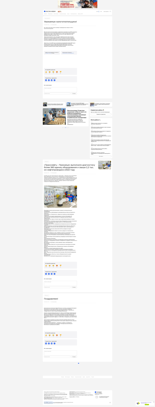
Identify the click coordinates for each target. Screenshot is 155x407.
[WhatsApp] (54, 80)
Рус (97, 11)
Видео (84, 376)
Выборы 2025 (80, 13)
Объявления (50, 13)
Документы (88, 376)
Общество (46, 161)
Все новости (101, 156)
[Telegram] (51, 80)
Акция (68, 13)
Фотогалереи (67, 376)
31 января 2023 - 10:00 (46, 24)
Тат (101, 11)
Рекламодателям (74, 13)
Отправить (74, 93)
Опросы (72, 376)
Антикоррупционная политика (48, 401)
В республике (47, 18)
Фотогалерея (56, 13)
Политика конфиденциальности (48, 403)
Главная (45, 13)
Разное (92, 376)
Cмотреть (146, 404)
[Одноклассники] (49, 80)
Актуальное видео (63, 13)
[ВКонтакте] (46, 80)
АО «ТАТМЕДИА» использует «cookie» (49, 402)
